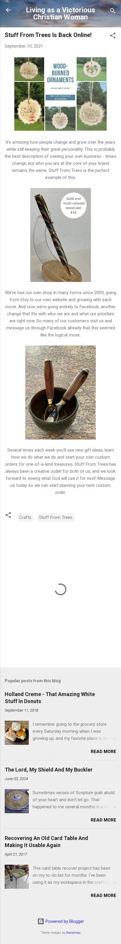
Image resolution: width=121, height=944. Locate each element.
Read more (103, 751)
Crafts (25, 517)
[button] (112, 36)
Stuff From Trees (56, 517)
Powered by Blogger (64, 921)
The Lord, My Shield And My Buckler (49, 770)
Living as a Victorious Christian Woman (60, 13)
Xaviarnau (73, 933)
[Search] (112, 12)
